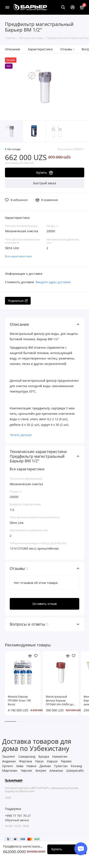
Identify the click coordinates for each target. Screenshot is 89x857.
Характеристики (40, 49)
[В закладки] (36, 656)
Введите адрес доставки (53, 282)
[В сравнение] (30, 656)
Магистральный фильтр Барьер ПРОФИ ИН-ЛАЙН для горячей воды (60, 700)
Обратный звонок (17, 820)
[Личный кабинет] (72, 7)
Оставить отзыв (44, 604)
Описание (12, 49)
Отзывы (67, 49)
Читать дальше (21, 435)
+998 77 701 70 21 (18, 816)
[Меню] (7, 7)
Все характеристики (18, 256)
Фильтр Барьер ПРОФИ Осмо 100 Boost (19, 700)
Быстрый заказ (44, 183)
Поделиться (16, 301)
